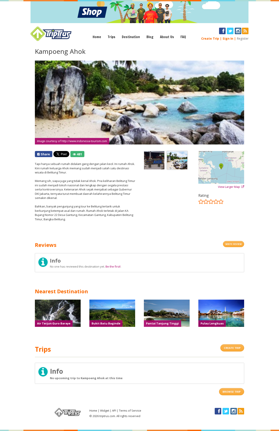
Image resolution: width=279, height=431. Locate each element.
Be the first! (113, 266)
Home (97, 36)
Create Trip (210, 38)
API (114, 410)
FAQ (183, 36)
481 (79, 154)
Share (45, 154)
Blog (149, 36)
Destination (131, 36)
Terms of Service (130, 410)
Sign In (228, 38)
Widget (104, 410)
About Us (167, 36)
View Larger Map (229, 187)
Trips (111, 36)
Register (242, 38)
